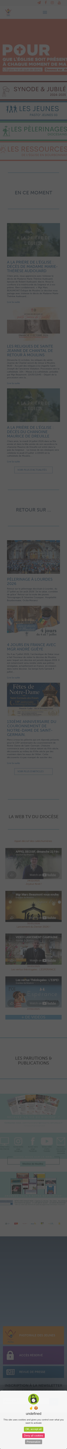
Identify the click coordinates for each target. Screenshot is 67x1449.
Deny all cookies (33, 1435)
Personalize (33, 1441)
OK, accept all (34, 1429)
